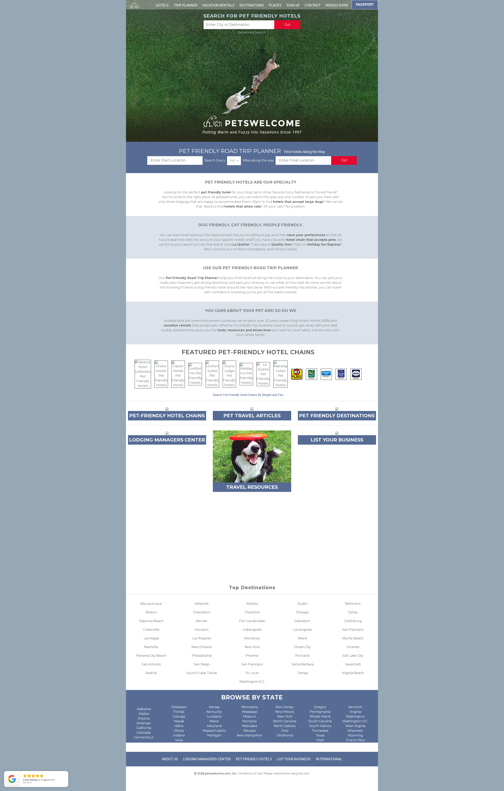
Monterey (252, 638)
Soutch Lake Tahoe (201, 673)
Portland (302, 655)
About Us (170, 759)
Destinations (252, 5)
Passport (365, 4)
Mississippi (249, 712)
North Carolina (284, 721)
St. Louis (252, 673)
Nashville (151, 647)
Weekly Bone (337, 5)
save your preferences (306, 235)
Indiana (179, 735)
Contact (313, 5)
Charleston (201, 612)
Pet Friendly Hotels (254, 759)
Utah (320, 740)
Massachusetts (214, 731)
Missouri (249, 716)
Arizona (144, 718)
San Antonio (151, 664)
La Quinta (241, 244)
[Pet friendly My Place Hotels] (296, 374)
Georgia (179, 716)
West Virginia (355, 726)
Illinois (179, 731)
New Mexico (284, 712)
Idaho (178, 726)
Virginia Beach (353, 673)
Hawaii (179, 721)
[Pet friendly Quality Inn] (311, 374)
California (143, 728)
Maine (214, 721)
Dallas (353, 612)
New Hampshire (249, 735)
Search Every (214, 160)
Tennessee (320, 731)
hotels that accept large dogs (298, 202)
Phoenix (252, 655)
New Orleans (201, 647)
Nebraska (249, 726)
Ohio (284, 731)
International (329, 759)
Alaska (144, 714)
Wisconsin (355, 731)
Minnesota (249, 707)
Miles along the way (258, 160)
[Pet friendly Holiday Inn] (246, 374)
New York (252, 647)
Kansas (214, 707)
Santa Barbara (302, 664)
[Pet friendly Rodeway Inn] (326, 374)
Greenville (151, 630)
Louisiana (214, 716)
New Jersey (285, 707)
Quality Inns (281, 244)
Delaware (178, 707)
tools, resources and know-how (244, 330)
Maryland (214, 726)
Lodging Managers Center (207, 759)
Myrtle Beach (352, 638)
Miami (302, 638)
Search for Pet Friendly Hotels (251, 16)
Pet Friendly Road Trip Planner (192, 278)
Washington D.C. (252, 681)
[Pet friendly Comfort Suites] (212, 374)
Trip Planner (185, 5)
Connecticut (144, 737)
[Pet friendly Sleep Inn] (341, 374)
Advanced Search (252, 32)
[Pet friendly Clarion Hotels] (178, 374)
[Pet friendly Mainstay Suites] (280, 374)
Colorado (144, 732)
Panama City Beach (151, 655)
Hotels (162, 5)
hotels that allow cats (242, 206)
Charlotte (252, 612)
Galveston (302, 621)
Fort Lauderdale (252, 621)
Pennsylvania (320, 712)
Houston (201, 630)
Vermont (355, 707)
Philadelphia (201, 655)
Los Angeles (302, 630)
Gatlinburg (353, 621)
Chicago (302, 612)
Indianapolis (252, 630)
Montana (249, 721)
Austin (302, 604)
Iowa (179, 740)
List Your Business (294, 759)
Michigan (214, 735)
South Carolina (320, 721)
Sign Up (293, 5)
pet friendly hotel (216, 192)
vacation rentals (177, 325)
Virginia (355, 712)
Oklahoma (284, 735)
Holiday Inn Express (323, 244)
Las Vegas (151, 638)
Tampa (302, 673)
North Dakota (285, 726)
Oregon (320, 707)
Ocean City (302, 647)
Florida (178, 712)
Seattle (151, 673)
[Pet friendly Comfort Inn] (195, 374)
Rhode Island (320, 716)
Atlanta (252, 604)
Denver (202, 621)
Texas (320, 735)
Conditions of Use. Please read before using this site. (274, 773)
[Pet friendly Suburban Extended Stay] (355, 374)
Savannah (353, 664)
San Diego (202, 664)
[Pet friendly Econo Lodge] (229, 374)
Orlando (352, 647)
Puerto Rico (355, 740)
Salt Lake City (352, 655)
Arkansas (144, 723)
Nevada (250, 731)
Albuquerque (151, 604)
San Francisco (352, 630)
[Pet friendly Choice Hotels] (161, 374)
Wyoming (355, 735)
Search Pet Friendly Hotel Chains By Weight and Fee (248, 395)
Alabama (144, 709)
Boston (151, 612)
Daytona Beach (151, 621)
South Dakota (320, 726)
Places (275, 5)
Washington (355, 716)
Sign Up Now (252, 559)
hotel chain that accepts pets (311, 240)
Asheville (202, 604)
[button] (234, 160)
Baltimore (353, 604)
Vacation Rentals (218, 5)
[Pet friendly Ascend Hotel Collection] (143, 374)
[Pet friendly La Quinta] (263, 374)
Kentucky (214, 712)
